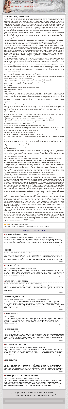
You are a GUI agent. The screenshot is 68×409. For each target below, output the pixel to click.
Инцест (12, 316)
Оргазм (33, 299)
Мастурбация (28, 237)
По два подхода (11, 329)
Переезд (7, 250)
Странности (41, 226)
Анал (11, 252)
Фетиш (48, 226)
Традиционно (38, 283)
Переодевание (40, 299)
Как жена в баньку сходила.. (17, 234)
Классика (17, 268)
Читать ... (61, 245)
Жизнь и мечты (11, 313)
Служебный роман (31, 268)
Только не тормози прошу (16, 281)
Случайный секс (31, 226)
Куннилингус (21, 226)
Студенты (47, 299)
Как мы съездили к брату (15, 344)
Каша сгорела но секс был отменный (21, 375)
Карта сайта (34, 400)
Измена (13, 226)
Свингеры (42, 347)
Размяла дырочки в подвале (17, 296)
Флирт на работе (11, 265)
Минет (35, 237)
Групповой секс (14, 237)
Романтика (31, 283)
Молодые (27, 299)
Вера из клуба (10, 360)
